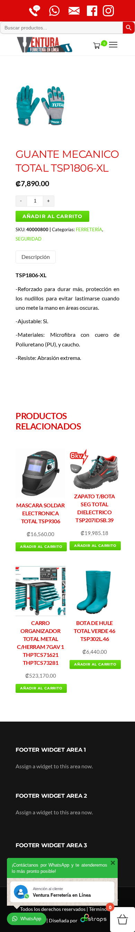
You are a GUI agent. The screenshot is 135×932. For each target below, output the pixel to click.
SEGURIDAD (29, 239)
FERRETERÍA (89, 229)
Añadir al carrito (52, 216)
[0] (95, 45)
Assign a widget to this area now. (54, 766)
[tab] (36, 257)
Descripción (35, 256)
